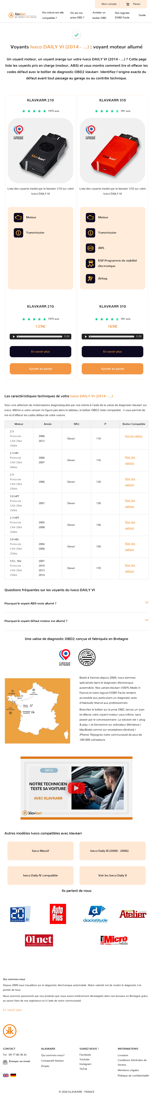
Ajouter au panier (40, 369)
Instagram (85, 1064)
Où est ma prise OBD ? (77, 15)
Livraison (123, 1055)
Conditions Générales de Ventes (132, 1062)
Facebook (85, 1055)
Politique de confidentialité (133, 1075)
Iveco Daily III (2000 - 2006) (112, 850)
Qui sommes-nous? (53, 1055)
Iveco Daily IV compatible (40, 875)
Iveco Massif (40, 850)
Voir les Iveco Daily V (112, 875)
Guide (142, 15)
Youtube (84, 1059)
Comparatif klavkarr (52, 1061)
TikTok (83, 1069)
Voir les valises (130, 460)
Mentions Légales (128, 1070)
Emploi (45, 1066)
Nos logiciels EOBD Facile (122, 15)
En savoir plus (40, 352)
